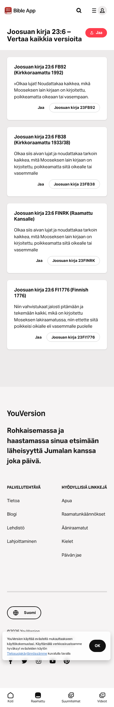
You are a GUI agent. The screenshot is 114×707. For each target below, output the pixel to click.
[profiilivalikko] (98, 10)
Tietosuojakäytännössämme (27, 653)
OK (97, 645)
